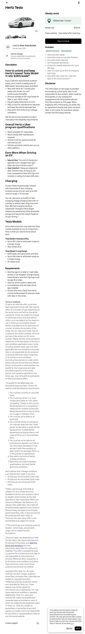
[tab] (8, 37)
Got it (78, 628)
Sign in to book (63, 41)
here (72, 623)
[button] (22, 21)
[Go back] (7, 2)
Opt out (69, 628)
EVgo (17, 201)
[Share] (78, 2)
